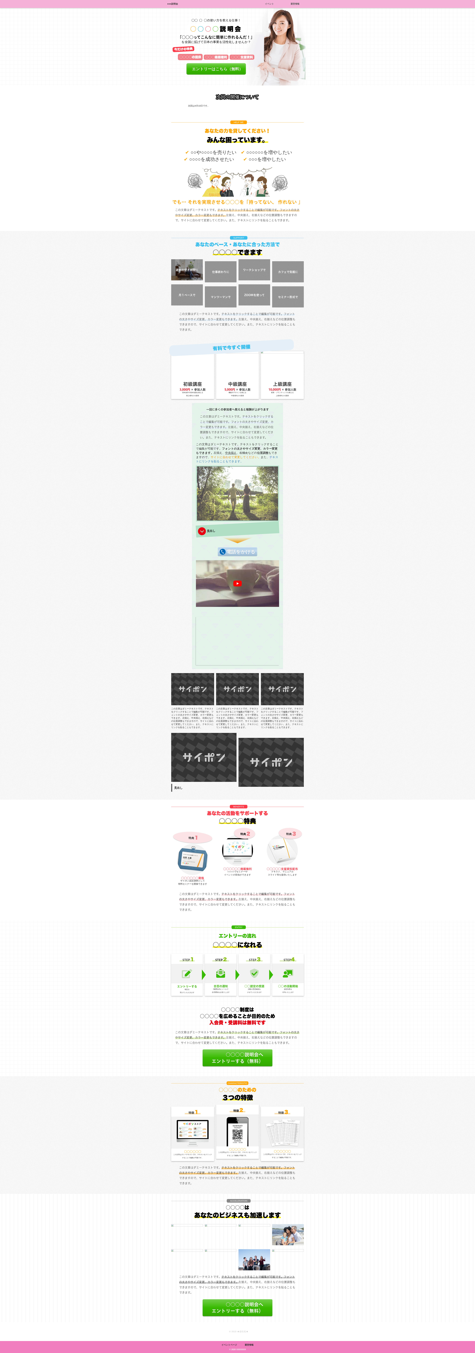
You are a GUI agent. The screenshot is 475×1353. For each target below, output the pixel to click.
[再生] (237, 583)
